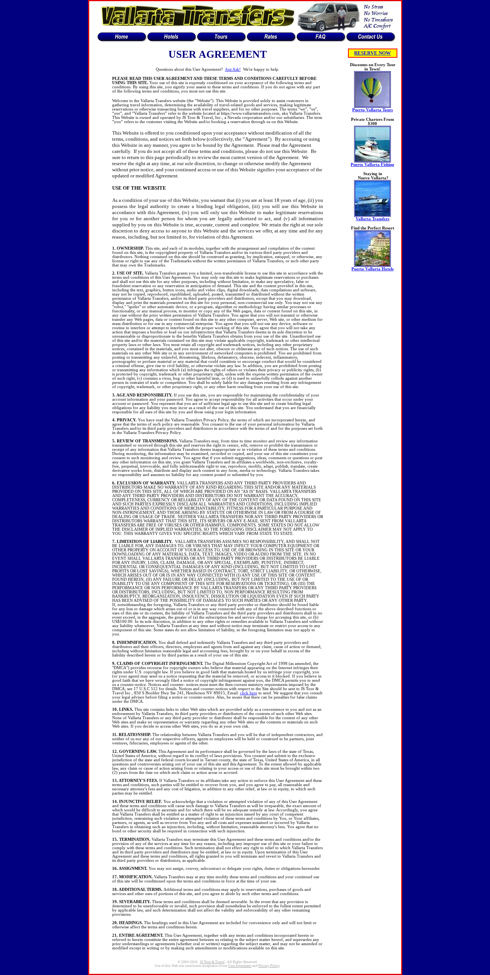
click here (248, 693)
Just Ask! (233, 69)
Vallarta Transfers (372, 219)
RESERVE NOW (372, 53)
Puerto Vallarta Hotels (372, 269)
